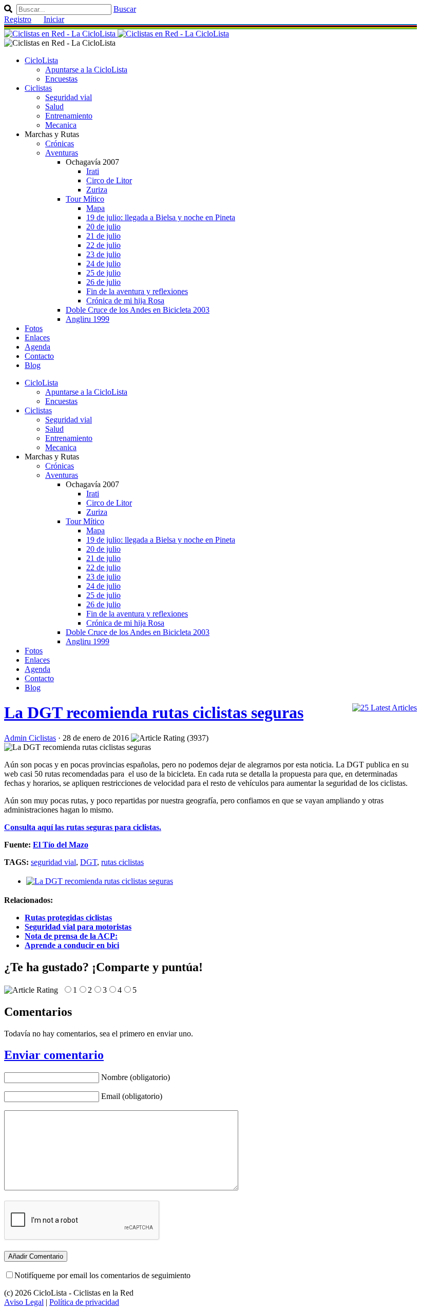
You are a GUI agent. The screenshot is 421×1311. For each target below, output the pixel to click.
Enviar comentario (54, 1055)
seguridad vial (53, 862)
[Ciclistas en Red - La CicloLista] (116, 33)
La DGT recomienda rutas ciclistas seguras (153, 712)
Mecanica (60, 125)
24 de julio (103, 263)
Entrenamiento (68, 115)
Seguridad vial (68, 97)
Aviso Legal (24, 1302)
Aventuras (61, 152)
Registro (17, 19)
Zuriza (96, 189)
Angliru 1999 (87, 319)
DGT (88, 862)
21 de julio (103, 236)
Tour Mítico (85, 199)
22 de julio (103, 245)
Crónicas (59, 143)
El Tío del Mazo (60, 844)
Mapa (95, 208)
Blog (33, 365)
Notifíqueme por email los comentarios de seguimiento (102, 1275)
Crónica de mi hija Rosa (125, 300)
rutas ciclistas (122, 862)
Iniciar (54, 19)
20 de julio (103, 226)
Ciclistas (38, 88)
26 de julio (103, 282)
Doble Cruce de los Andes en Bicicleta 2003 (137, 309)
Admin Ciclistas (30, 738)
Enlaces (37, 337)
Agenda (37, 346)
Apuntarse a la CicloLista (86, 69)
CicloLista (41, 60)
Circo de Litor (109, 180)
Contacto (39, 356)
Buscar (124, 9)
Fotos (34, 328)
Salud (54, 106)
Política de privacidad (84, 1302)
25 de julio (103, 272)
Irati (92, 171)
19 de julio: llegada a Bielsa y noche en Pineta (160, 217)
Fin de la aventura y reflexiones (137, 291)
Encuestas (61, 78)
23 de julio (103, 254)
